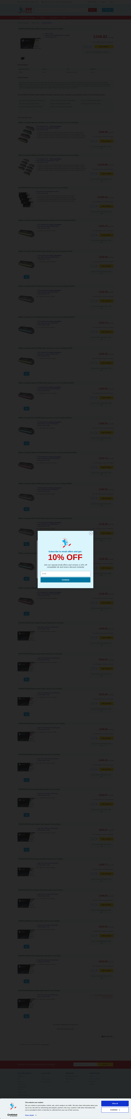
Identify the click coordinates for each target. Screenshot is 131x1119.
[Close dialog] (91, 533)
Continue (65, 580)
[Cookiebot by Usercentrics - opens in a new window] (12, 1115)
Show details (29, 1115)
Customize (113, 1109)
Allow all (115, 1103)
